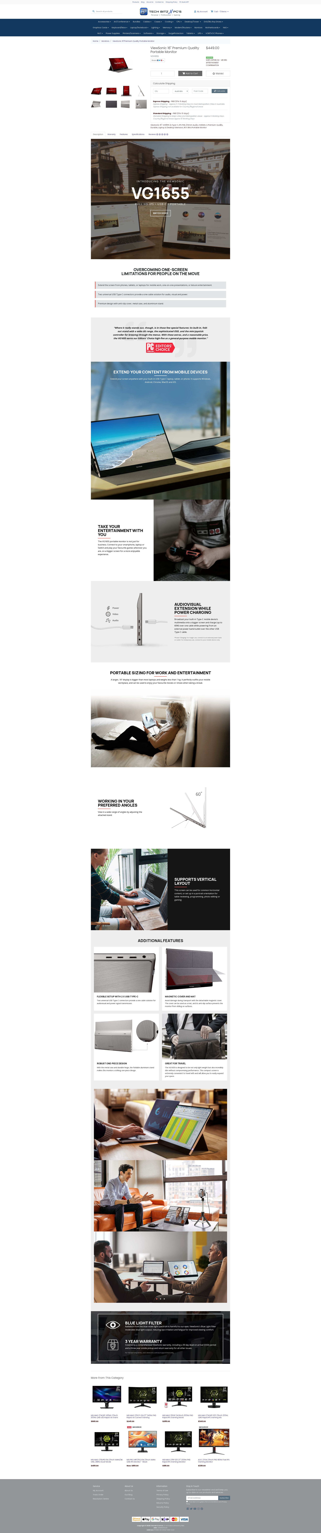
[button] (218, 73)
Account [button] (202, 11)
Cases (157, 21)
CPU (178, 21)
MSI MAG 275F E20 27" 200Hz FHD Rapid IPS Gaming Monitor (176, 1460)
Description (98, 134)
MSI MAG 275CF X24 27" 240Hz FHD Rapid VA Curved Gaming (141, 1416)
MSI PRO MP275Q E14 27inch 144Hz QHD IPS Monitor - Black (141, 1460)
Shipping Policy (171, 2)
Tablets (189, 33)
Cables (146, 21)
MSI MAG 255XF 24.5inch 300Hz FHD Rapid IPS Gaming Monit (177, 1416)
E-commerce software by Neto (174, 1526)
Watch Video (160, 213)
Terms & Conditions (211, 1502)
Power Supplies (113, 33)
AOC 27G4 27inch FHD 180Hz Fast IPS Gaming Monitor (213, 1460)
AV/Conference (121, 21)
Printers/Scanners (131, 33)
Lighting (154, 27)
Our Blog (128, 1494)
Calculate (220, 91)
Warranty (111, 134)
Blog (142, 2)
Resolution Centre (101, 1499)
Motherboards (212, 27)
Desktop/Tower (192, 21)
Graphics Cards (100, 27)
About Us (149, 2)
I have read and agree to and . (206, 1503)
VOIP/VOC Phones (214, 33)
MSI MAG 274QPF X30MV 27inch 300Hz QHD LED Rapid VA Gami (104, 1416)
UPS (199, 33)
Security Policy (162, 1507)
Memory (166, 27)
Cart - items (220, 11)
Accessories (103, 21)
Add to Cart (191, 73)
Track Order (98, 1494)
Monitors (198, 27)
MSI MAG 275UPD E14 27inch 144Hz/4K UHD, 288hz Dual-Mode (107, 1460)
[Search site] (93, 11)
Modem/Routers (182, 27)
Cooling (168, 21)
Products (135, 2)
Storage (160, 33)
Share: (154, 60)
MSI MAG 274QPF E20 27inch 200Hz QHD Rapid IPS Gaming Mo (213, 1416)
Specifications (138, 134)
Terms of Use (162, 1490)
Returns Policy (162, 1503)
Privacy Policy (162, 1494)
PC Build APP (184, 2)
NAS (225, 27)
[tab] (98, 134)
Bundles (136, 21)
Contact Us (159, 2)
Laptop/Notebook (138, 27)
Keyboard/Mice (119, 27)
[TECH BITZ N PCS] (160, 11)
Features (124, 134)
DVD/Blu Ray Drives (212, 21)
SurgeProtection (176, 33)
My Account (98, 1490)
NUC (99, 33)
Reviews (152, 134)
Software (148, 33)
